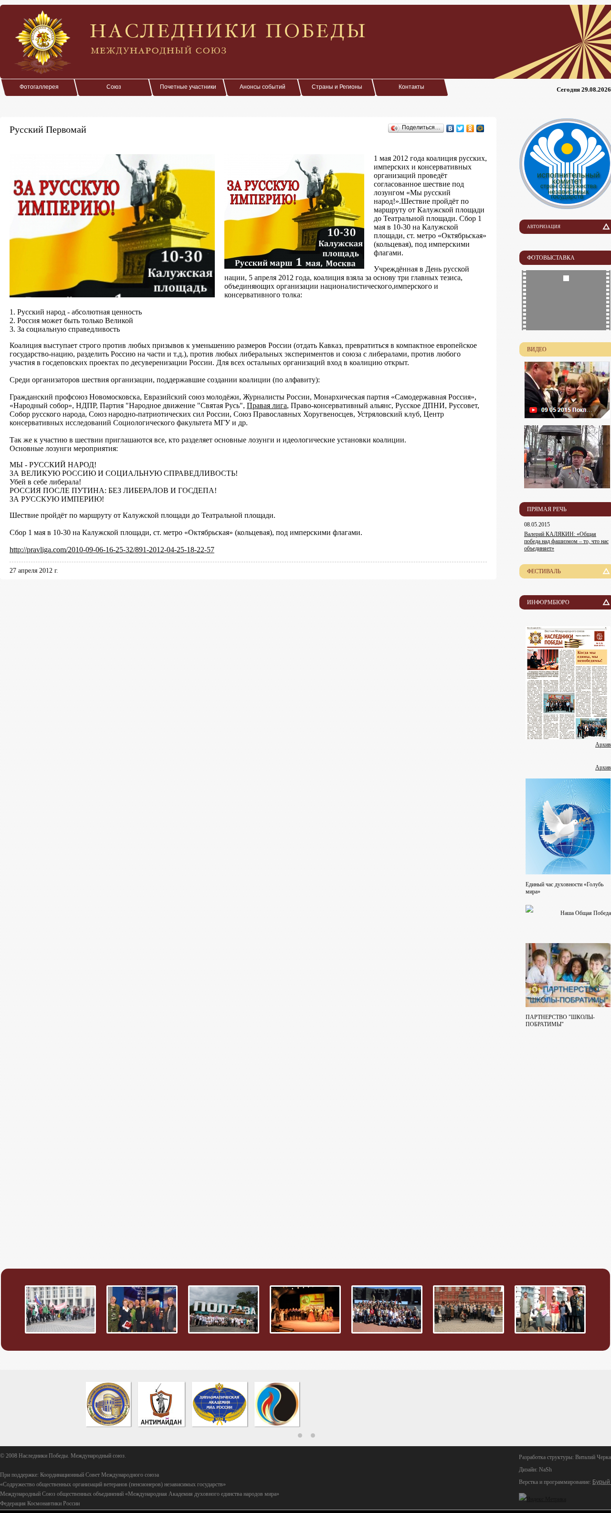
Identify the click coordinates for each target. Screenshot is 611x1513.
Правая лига (267, 405)
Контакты (411, 87)
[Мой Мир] (480, 128)
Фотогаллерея (39, 87)
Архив (603, 744)
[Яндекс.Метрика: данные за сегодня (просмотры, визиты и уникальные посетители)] (542, 1499)
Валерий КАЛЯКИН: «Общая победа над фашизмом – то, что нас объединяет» (566, 541)
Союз (113, 87)
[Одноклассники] (470, 128)
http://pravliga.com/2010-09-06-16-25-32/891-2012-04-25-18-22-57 (112, 550)
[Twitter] (460, 128)
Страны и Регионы (337, 87)
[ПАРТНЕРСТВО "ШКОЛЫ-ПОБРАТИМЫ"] (568, 1004)
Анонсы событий (262, 87)
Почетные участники (188, 87)
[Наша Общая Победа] (529, 910)
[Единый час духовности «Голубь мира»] (568, 872)
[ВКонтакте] (450, 128)
